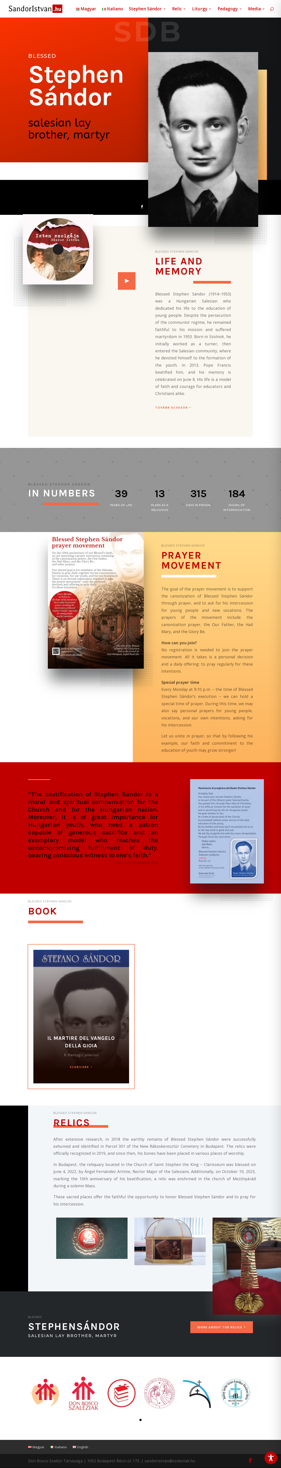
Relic (177, 9)
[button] (140, 1420)
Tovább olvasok (171, 407)
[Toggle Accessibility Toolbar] (271, 1458)
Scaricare (79, 1067)
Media (254, 9)
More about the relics (219, 1327)
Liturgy (199, 9)
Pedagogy (228, 9)
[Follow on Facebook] (142, 207)
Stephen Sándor (145, 9)
